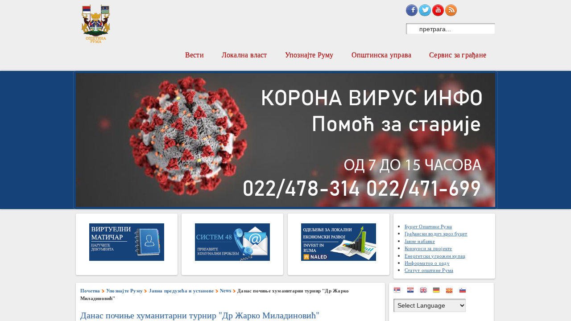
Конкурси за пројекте (428, 248)
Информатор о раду (427, 262)
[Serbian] (399, 292)
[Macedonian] (451, 292)
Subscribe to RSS (451, 10)
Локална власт (244, 54)
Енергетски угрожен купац (435, 255)
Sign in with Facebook (412, 10)
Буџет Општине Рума (428, 226)
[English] (425, 292)
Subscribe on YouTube (438, 10)
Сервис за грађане (457, 54)
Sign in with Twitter (424, 10)
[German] (438, 292)
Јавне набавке (420, 241)
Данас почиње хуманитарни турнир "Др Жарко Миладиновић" (199, 315)
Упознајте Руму (309, 54)
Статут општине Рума (429, 270)
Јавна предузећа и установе (181, 290)
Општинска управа (382, 54)
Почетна (90, 290)
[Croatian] (412, 292)
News (226, 290)
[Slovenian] (465, 292)
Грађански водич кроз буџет (436, 233)
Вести (194, 54)
